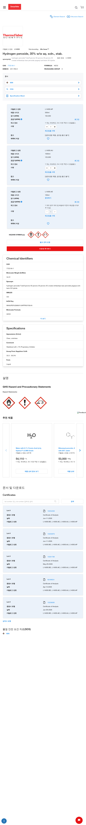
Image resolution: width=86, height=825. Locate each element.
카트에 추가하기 (45, 249)
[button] (4, 821)
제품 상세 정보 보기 (32, 471)
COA (11, 89)
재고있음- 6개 (50, 131)
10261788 (51, 557)
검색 (72, 501)
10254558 (51, 511)
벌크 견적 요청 (45, 242)
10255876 (51, 534)
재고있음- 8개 (50, 172)
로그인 (77, 119)
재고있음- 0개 (50, 216)
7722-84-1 (11, 65)
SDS (11, 83)
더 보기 (43, 318)
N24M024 (50, 580)
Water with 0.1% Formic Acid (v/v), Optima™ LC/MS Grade (28, 449)
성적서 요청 (7, 621)
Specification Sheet (17, 96)
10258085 (51, 602)
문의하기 (48, 198)
